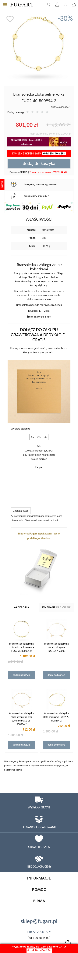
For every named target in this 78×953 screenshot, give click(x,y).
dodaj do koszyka (39, 163)
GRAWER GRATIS (39, 847)
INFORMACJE (39, 878)
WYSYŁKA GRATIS (39, 807)
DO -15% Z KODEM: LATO (38, 153)
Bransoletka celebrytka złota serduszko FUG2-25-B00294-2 (56, 717)
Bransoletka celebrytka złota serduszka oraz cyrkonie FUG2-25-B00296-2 (21, 719)
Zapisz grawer (20, 510)
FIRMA (39, 901)
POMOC (39, 889)
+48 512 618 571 (39, 931)
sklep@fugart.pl (39, 921)
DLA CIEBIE (56, 607)
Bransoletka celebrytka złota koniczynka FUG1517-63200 (56, 647)
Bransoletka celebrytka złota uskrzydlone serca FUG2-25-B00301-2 (21, 647)
